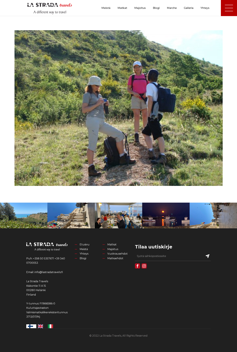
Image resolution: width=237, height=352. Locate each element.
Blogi (156, 7)
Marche (172, 7)
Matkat (122, 7)
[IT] (51, 326)
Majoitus (140, 7)
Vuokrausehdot (117, 253)
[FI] (31, 326)
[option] (41, 326)
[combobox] (31, 326)
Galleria (188, 7)
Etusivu (84, 244)
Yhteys (205, 7)
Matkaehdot (115, 258)
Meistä (105, 7)
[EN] (41, 326)
